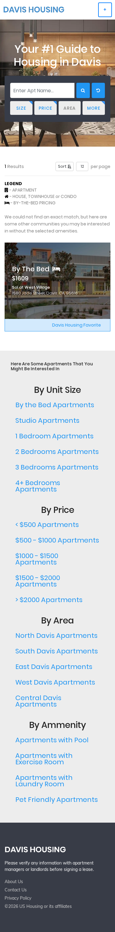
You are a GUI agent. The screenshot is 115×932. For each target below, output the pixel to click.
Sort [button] (62, 166)
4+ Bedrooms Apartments (37, 486)
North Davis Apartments (56, 635)
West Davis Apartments (55, 682)
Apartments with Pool (52, 740)
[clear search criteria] (98, 90)
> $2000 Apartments (48, 600)
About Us (14, 881)
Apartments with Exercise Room (44, 759)
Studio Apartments (47, 420)
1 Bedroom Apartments (54, 436)
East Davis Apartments (53, 666)
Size (21, 108)
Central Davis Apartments (38, 701)
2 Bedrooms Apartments (57, 451)
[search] (83, 90)
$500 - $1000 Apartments (57, 540)
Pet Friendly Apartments (56, 799)
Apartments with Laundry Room (44, 781)
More (93, 108)
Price (45, 108)
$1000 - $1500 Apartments (36, 559)
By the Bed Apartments (54, 405)
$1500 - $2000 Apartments (37, 581)
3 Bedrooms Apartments (56, 467)
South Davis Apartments (56, 651)
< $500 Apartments (47, 524)
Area (69, 108)
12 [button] (82, 166)
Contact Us (16, 890)
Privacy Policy (18, 898)
